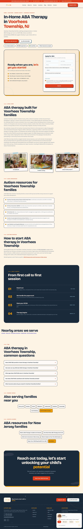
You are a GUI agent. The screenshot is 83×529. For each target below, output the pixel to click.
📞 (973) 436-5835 (25, 41)
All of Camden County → (46, 410)
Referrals (50, 5)
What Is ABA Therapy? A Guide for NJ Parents (30, 432)
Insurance (50, 514)
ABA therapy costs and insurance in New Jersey (35, 257)
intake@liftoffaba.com (9, 517)
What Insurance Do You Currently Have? (53, 73)
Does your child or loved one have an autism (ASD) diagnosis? (57, 67)
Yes (59, 521)
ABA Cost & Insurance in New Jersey (30, 436)
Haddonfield (23, 333)
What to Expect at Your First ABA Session (51, 436)
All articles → (52, 441)
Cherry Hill (8, 333)
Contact (55, 5)
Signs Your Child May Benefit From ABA (37, 441)
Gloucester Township (15, 333)
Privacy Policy (47, 78)
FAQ (48, 512)
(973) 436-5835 (67, 1)
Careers (35, 5)
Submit (59, 86)
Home (5, 12)
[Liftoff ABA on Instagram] (8, 520)
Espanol (77, 521)
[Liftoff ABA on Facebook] (5, 520)
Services (24, 5)
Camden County (18, 12)
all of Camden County (31, 333)
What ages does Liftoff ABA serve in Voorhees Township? (19, 373)
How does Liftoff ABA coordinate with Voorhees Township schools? (22, 378)
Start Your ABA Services (11, 41)
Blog (45, 5)
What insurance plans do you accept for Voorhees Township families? (23, 384)
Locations (40, 5)
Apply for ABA (72, 5)
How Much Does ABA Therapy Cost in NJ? (53, 432)
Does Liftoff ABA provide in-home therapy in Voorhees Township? (21, 362)
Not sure (65, 521)
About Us (30, 5)
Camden (3, 333)
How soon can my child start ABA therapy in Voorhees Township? (21, 368)
